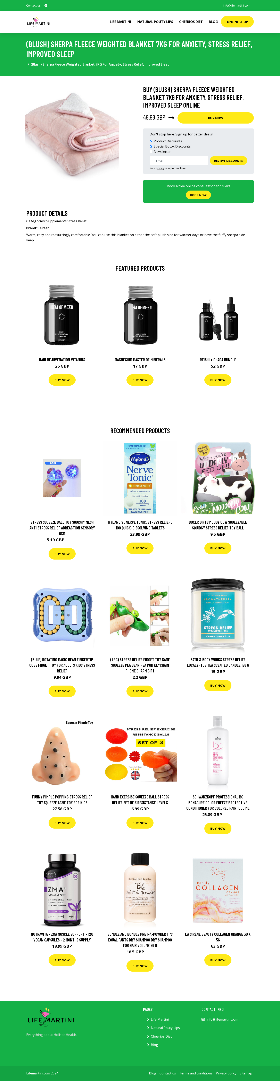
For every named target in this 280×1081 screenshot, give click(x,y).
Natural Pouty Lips (155, 21)
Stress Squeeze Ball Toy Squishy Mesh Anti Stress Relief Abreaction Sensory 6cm (62, 527)
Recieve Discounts (228, 160)
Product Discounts (168, 141)
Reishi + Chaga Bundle (218, 359)
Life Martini (120, 21)
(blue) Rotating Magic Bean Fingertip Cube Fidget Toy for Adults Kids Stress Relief (62, 665)
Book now (198, 195)
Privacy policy (226, 1073)
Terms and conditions (196, 1073)
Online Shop (237, 22)
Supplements (56, 221)
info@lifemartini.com (236, 5)
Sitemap (246, 1073)
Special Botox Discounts (172, 146)
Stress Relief (77, 221)
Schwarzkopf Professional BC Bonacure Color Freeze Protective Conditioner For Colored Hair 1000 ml (217, 802)
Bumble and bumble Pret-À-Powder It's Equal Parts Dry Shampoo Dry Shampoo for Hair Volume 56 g (140, 939)
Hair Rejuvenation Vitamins (62, 359)
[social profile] (46, 5)
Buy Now (215, 118)
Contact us (167, 1073)
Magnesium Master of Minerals (140, 359)
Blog (213, 21)
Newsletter (162, 151)
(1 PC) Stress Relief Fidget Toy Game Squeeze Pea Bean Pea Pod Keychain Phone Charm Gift (140, 665)
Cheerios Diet (191, 21)
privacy (160, 168)
